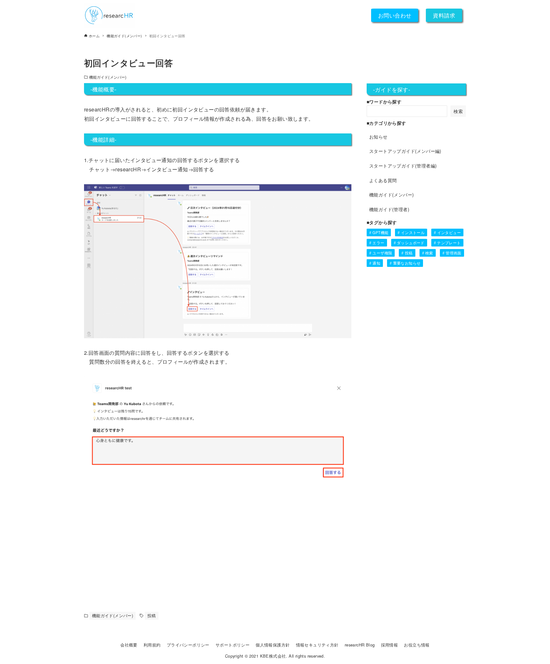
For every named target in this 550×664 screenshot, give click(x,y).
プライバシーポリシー (188, 645)
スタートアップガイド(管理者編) (403, 165)
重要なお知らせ (407, 263)
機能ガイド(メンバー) (107, 77)
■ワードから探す (384, 101)
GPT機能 (380, 232)
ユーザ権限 (382, 252)
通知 (376, 263)
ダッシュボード (411, 242)
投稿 (151, 615)
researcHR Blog (360, 645)
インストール (413, 232)
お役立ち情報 (416, 645)
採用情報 (389, 645)
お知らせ (378, 136)
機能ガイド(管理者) (389, 209)
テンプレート (449, 242)
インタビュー (449, 232)
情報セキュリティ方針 (317, 645)
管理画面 (454, 252)
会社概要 (129, 645)
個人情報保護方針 (273, 645)
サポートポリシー (232, 645)
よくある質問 (383, 180)
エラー (378, 242)
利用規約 (152, 645)
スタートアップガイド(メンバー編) (405, 150)
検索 (458, 111)
